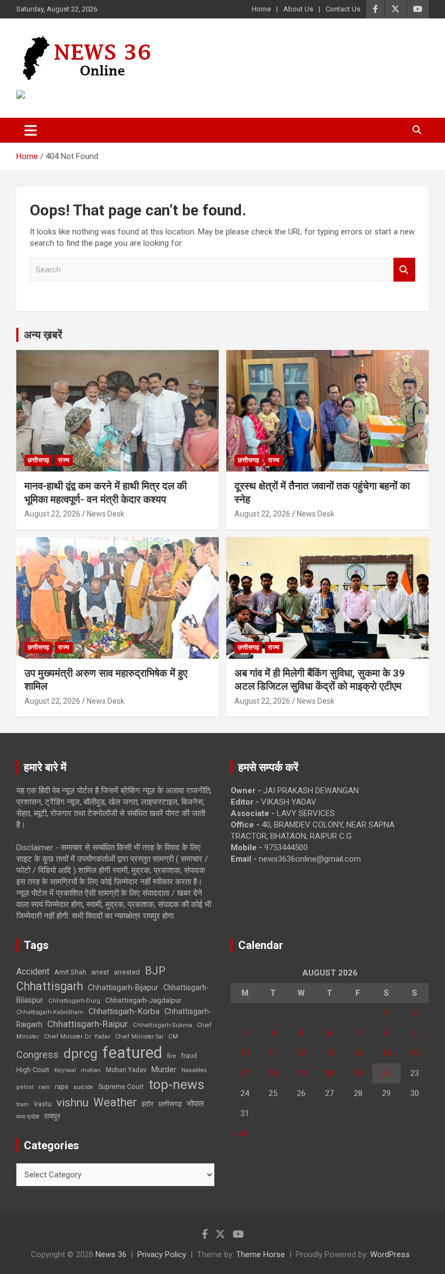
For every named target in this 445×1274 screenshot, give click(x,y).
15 (386, 1053)
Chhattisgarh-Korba (124, 1011)
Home (261, 9)
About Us (298, 9)
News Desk (105, 513)
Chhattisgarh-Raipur (87, 1023)
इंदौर (148, 1104)
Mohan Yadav (126, 1070)
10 (244, 1053)
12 (301, 1053)
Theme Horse (260, 1254)
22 (386, 1073)
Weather (115, 1102)
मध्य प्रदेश (27, 1116)
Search (404, 270)
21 (358, 1073)
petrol (25, 1087)
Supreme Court (121, 1086)
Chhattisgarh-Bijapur (123, 987)
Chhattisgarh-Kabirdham (50, 1012)
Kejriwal (65, 1070)
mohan (91, 1070)
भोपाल (195, 1104)
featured (132, 1052)
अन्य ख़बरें (43, 334)
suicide (83, 1087)
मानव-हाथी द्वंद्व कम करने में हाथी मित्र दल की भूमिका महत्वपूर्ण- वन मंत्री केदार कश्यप (105, 493)
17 (244, 1073)
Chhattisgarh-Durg (74, 1000)
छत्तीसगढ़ (170, 1104)
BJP (155, 970)
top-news (177, 1084)
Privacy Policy (161, 1254)
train (22, 1104)
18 (273, 1073)
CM (173, 1036)
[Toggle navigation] (30, 130)
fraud (189, 1056)
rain (44, 1087)
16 (414, 1053)
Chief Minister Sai (139, 1036)
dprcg (80, 1053)
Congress (37, 1054)
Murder (163, 1069)
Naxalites (194, 1070)
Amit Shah (70, 972)
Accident (32, 971)
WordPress (390, 1254)
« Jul (239, 1133)
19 (301, 1073)
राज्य (63, 460)
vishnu (72, 1102)
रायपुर (52, 1116)
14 (358, 1053)
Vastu (43, 1104)
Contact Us (343, 9)
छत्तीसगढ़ (38, 460)
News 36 (111, 1254)
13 (329, 1053)
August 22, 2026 (52, 513)
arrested (127, 972)
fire (171, 1056)
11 (273, 1053)
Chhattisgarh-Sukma (162, 1025)
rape (61, 1086)
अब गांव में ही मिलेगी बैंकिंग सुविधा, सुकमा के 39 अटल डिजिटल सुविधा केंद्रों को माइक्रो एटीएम (319, 680)
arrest (100, 972)
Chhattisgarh (49, 986)
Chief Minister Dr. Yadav (77, 1036)
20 (329, 1073)
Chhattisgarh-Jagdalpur (143, 1000)
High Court (32, 1070)
